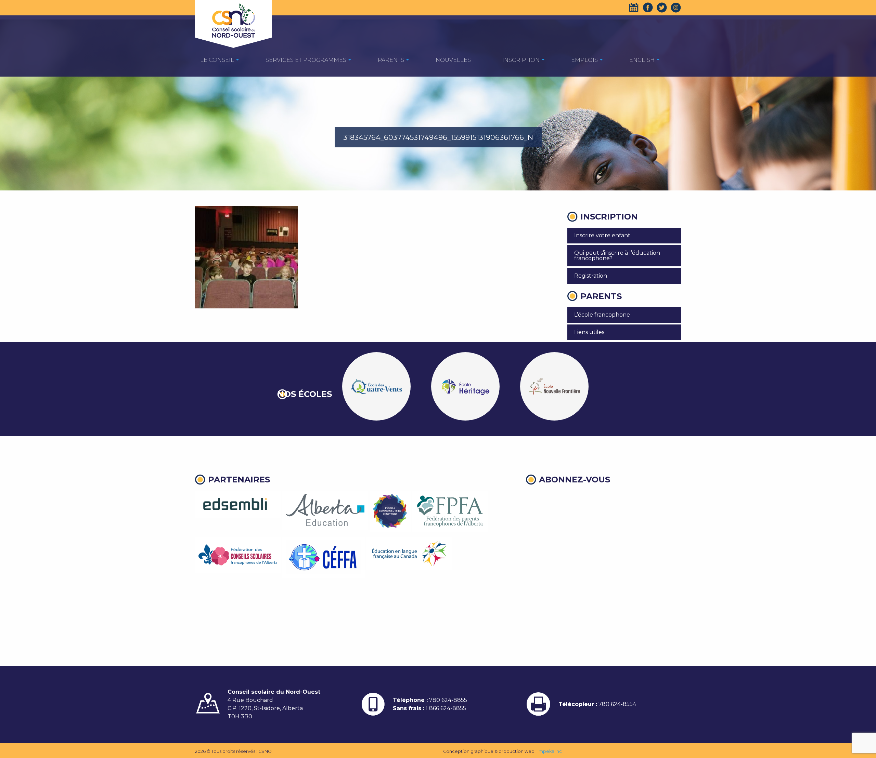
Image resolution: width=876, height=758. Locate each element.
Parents (391, 60)
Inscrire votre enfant (602, 235)
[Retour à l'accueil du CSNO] (233, 20)
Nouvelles (453, 60)
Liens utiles (589, 332)
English (642, 60)
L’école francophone (602, 314)
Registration (590, 275)
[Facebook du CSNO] (648, 7)
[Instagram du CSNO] (676, 7)
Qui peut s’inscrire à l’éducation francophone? (617, 256)
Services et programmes (306, 60)
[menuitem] (217, 59)
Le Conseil (217, 60)
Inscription (521, 60)
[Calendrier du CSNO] (634, 7)
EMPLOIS (584, 60)
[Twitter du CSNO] (662, 7)
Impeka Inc (550, 751)
